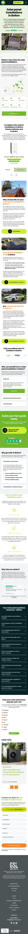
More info (8, 169)
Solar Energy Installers (14, 886)
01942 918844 (14, 918)
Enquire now (20, 169)
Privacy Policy (18, 849)
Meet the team (14, 883)
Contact (14, 890)
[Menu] (25, 2)
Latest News (14, 888)
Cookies (14, 903)
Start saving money (14, 845)
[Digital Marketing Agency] (17, 930)
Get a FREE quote (14, 113)
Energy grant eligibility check (14, 900)
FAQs (14, 898)
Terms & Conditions (14, 907)
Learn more (14, 391)
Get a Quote (17, 2)
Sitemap (14, 910)
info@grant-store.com (14, 920)
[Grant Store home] (3, 3)
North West (24, 704)
